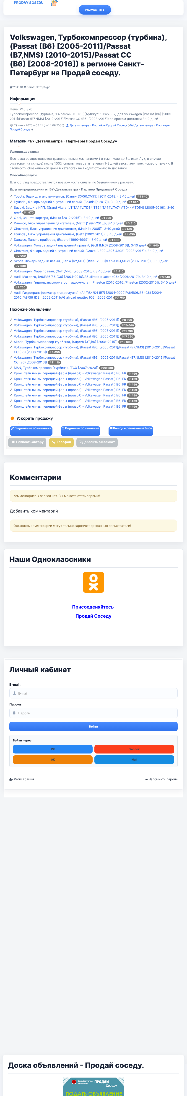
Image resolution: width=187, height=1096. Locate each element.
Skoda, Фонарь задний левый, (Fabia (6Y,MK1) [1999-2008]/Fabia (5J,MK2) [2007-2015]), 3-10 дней (91, 261)
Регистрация (23, 779)
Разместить (94, 9)
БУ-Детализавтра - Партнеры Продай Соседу (72, 141)
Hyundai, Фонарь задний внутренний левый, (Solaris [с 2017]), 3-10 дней (70, 202)
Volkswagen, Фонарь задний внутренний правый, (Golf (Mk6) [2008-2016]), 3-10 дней (80, 245)
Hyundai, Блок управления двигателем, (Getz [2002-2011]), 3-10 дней (68, 234)
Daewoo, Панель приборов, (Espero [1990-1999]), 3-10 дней (60, 239)
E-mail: (15, 684)
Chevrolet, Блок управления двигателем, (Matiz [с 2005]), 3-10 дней (67, 229)
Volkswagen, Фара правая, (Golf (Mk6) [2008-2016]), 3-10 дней (62, 271)
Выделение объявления (32, 428)
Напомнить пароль (163, 779)
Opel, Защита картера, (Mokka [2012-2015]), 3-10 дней (56, 218)
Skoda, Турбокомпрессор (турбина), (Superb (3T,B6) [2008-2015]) (65, 342)
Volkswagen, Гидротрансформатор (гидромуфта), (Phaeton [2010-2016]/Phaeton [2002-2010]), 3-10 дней (95, 282)
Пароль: (15, 704)
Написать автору (30, 442)
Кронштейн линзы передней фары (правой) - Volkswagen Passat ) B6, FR (70, 373)
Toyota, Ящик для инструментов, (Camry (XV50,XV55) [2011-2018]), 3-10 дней (74, 196)
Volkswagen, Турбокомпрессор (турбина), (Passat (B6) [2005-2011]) (66, 320)
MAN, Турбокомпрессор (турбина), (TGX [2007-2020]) (56, 368)
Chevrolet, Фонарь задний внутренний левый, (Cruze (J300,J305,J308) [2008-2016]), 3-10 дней (88, 251)
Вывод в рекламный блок (132, 428)
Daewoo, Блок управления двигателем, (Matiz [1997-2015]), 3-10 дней (68, 223)
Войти (93, 726)
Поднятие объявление (81, 428)
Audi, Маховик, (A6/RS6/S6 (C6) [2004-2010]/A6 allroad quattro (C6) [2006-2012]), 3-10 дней (85, 277)
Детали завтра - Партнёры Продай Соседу (99, 125)
